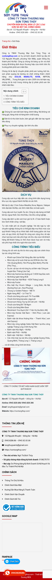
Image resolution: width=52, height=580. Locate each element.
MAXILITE (28, 77)
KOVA (37, 77)
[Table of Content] (24, 91)
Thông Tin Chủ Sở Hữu (14, 480)
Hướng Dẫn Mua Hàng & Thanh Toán (20, 490)
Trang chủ (6, 41)
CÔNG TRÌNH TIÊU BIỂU (14, 102)
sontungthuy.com (9, 56)
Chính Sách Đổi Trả (12, 499)
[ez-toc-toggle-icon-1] (23, 91)
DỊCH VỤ (8, 99)
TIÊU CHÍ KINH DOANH (14, 96)
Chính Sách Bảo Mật (13, 485)
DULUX (18, 77)
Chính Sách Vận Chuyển (15, 494)
